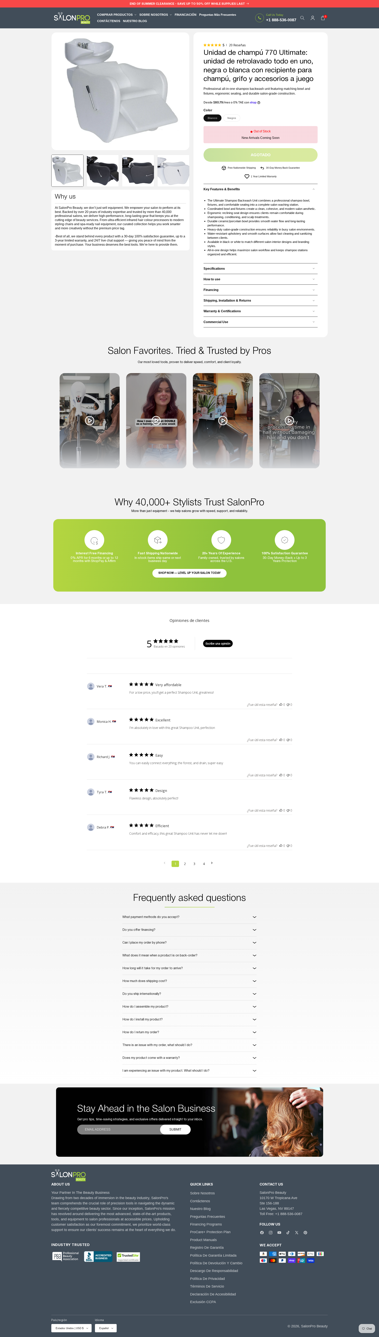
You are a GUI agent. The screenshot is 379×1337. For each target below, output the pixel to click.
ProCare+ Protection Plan (210, 1232)
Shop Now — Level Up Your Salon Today (189, 573)
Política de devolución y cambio (216, 1263)
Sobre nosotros (202, 1193)
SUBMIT (175, 1129)
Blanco (214, 119)
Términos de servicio (207, 1286)
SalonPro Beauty (314, 1326)
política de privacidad (207, 1279)
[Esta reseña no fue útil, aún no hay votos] (288, 704)
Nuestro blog (200, 1209)
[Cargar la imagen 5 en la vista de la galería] (173, 171)
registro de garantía (207, 1248)
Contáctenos (200, 1201)
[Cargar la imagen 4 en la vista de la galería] (138, 171)
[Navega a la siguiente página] (213, 863)
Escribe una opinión (217, 643)
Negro (233, 119)
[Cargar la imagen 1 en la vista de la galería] (67, 171)
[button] (117, 15)
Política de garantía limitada (213, 1255)
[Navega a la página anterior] (166, 863)
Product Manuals (203, 1240)
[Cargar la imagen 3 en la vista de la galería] (103, 171)
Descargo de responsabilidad (214, 1271)
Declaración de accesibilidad (213, 1294)
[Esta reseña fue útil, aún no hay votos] (281, 704)
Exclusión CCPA (203, 1302)
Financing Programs (206, 1224)
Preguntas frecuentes (207, 1217)
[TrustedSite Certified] (128, 1257)
